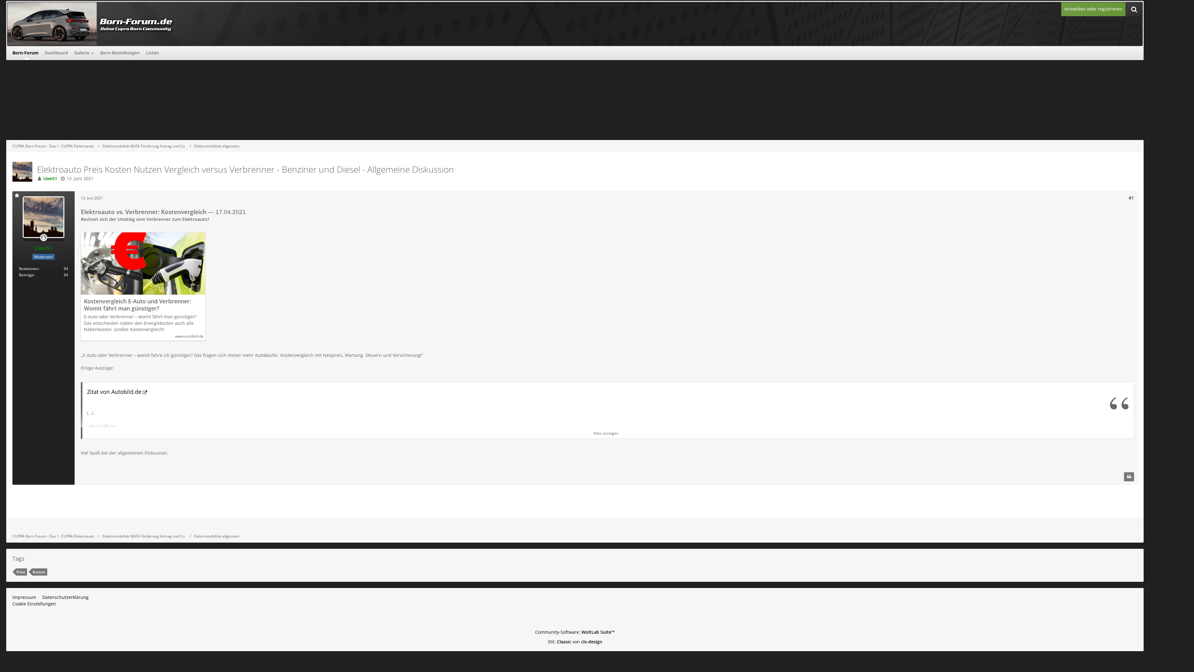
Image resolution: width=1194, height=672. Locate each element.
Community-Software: (575, 632)
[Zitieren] (1129, 477)
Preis (20, 572)
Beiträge (26, 275)
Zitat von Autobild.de (114, 391)
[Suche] (1134, 9)
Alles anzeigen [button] (605, 433)
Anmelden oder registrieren (1093, 9)
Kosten (39, 572)
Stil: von (575, 642)
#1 (1131, 198)
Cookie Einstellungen (34, 604)
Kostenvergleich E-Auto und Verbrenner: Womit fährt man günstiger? (137, 305)
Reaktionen (28, 268)
